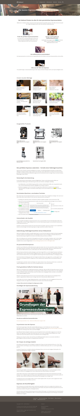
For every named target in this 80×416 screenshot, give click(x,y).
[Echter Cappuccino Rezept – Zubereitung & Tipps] (40, 106)
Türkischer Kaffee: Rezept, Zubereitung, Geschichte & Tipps (54, 114)
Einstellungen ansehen (46, 210)
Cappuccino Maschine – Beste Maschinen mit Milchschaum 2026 (37, 101)
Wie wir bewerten (58, 398)
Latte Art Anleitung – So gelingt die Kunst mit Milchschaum (21, 88)
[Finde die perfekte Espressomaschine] (28, 32)
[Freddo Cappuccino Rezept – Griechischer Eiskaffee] (56, 93)
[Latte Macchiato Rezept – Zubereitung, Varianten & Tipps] (24, 106)
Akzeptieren (33, 210)
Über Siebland (51, 398)
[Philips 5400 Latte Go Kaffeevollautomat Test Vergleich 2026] (24, 126)
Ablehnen (39, 210)
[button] (49, 203)
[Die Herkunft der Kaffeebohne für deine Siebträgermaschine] (40, 80)
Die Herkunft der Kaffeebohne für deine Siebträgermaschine (37, 88)
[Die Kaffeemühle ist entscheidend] (40, 49)
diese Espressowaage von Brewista (55, 328)
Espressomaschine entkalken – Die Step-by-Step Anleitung (22, 101)
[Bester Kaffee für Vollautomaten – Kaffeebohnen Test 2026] (56, 80)
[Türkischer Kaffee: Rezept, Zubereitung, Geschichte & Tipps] (56, 106)
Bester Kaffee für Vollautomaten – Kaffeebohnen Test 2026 (53, 88)
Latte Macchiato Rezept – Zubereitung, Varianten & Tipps (21, 114)
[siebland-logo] (20, 2)
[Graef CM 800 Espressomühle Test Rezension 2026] (24, 146)
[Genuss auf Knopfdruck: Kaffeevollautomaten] (52, 32)
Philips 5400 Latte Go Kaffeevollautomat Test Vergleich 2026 (23, 141)
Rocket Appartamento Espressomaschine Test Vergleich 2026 (55, 141)
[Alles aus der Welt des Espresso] (40, 63)
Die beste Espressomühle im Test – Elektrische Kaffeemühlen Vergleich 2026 (31, 320)
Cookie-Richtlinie (36, 212)
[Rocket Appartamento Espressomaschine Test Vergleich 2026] (56, 126)
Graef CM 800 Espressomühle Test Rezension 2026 (23, 161)
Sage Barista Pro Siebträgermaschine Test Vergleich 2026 (39, 141)
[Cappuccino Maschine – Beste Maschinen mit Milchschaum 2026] (40, 93)
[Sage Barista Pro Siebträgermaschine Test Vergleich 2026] (40, 126)
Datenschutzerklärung (40, 212)
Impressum (45, 212)
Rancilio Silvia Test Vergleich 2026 (39, 161)
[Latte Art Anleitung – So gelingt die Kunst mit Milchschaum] (24, 80)
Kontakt (34, 399)
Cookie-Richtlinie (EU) (41, 399)
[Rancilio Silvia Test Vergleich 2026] (40, 146)
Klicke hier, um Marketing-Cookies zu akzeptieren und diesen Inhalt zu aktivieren (40, 300)
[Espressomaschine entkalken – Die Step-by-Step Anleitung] (24, 93)
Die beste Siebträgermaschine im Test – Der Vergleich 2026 (43, 240)
